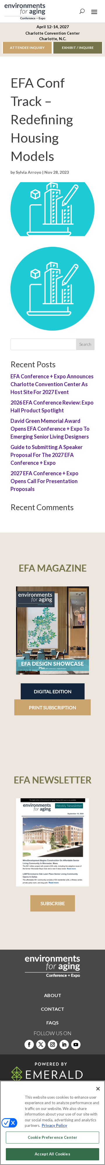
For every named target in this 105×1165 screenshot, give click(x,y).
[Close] (98, 1088)
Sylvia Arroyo (28, 172)
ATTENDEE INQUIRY (27, 47)
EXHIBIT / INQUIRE (78, 47)
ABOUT (52, 995)
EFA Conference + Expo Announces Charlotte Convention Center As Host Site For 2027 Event (52, 384)
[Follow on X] (41, 1044)
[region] (52, 1123)
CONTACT (52, 1009)
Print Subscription (52, 707)
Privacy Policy (54, 1125)
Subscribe (53, 903)
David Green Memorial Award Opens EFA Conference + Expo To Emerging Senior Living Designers (50, 429)
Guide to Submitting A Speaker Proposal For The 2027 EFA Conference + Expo (46, 455)
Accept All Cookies (52, 1154)
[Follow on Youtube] (75, 1044)
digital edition (52, 691)
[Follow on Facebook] (29, 1044)
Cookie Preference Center (52, 1137)
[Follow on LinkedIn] (64, 1044)
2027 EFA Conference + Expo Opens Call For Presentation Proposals (44, 481)
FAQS (52, 1022)
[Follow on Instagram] (52, 1044)
